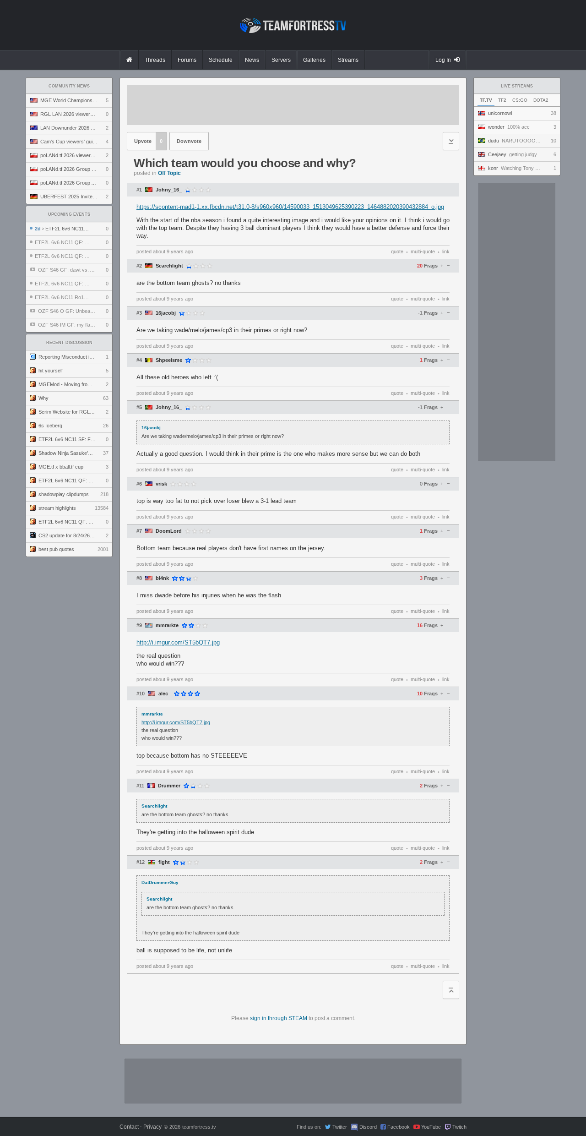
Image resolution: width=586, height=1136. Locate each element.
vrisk (161, 483)
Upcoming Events (69, 214)
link (446, 251)
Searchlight (169, 265)
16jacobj (166, 313)
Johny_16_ (169, 189)
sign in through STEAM (278, 1018)
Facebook (398, 1127)
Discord (368, 1127)
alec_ (164, 693)
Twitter (339, 1127)
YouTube (431, 1127)
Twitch (459, 1127)
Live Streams (517, 86)
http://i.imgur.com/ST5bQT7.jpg (178, 642)
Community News (69, 86)
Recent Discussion (69, 342)
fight (164, 862)
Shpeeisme (169, 360)
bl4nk (162, 578)
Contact (129, 1127)
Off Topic (169, 173)
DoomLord (169, 531)
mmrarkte (167, 625)
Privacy (152, 1127)
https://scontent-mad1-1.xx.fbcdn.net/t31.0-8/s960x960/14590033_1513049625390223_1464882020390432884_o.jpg (290, 206)
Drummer (169, 785)
